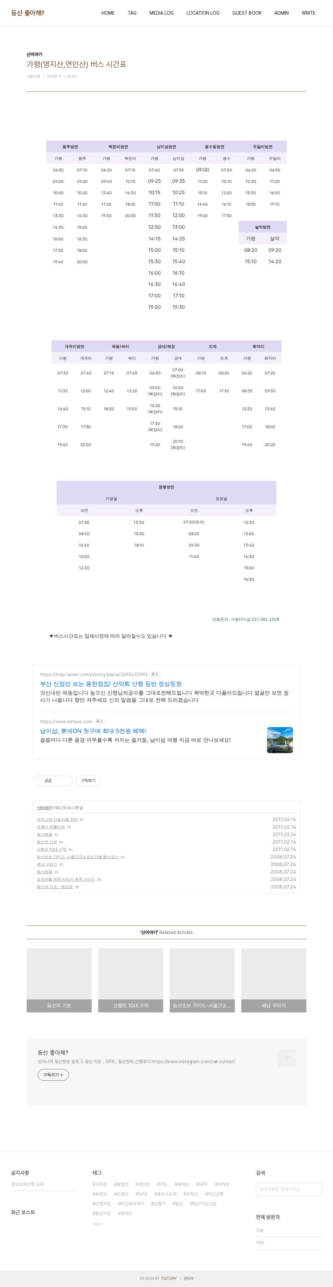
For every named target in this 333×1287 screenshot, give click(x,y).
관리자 (188, 1278)
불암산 (122, 1184)
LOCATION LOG (203, 13)
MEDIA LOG (162, 13)
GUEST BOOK (247, 13)
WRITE (308, 13)
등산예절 (44, 834)
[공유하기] (58, 781)
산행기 (160, 1203)
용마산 (183, 1184)
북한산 (101, 1194)
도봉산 (122, 1194)
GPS (142, 1194)
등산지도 (103, 1213)
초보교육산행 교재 (27, 1184)
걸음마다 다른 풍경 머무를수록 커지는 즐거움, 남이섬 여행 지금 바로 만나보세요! (135, 740)
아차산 (223, 1184)
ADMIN (281, 13)
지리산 (101, 1184)
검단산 (144, 1184)
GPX (203, 1184)
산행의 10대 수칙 (52, 849)
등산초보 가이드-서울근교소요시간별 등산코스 (78, 856)
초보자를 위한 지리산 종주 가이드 (66, 879)
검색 (315, 1189)
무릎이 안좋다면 (51, 826)
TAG (132, 13)
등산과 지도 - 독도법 (55, 886)
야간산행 (215, 1194)
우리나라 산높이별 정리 (57, 819)
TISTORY (169, 1278)
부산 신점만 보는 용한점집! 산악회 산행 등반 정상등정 (111, 683)
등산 (179, 1203)
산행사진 (103, 1203)
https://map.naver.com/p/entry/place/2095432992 (94, 674)
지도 (163, 1184)
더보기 (97, 1224)
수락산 (192, 1194)
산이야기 (44, 807)
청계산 (126, 1213)
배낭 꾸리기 (47, 864)
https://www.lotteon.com (66, 721)
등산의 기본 (47, 841)
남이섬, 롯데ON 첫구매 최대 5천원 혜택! (93, 730)
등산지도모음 (204, 1203)
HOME (108, 13)
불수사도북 (167, 1194)
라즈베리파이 (132, 1203)
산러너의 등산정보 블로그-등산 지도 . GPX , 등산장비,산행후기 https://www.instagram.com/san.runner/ (136, 1061)
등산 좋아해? (28, 13)
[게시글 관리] (66, 781)
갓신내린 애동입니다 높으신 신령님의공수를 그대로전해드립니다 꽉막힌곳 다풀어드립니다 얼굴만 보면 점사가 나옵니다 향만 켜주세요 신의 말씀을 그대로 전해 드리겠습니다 (164, 696)
